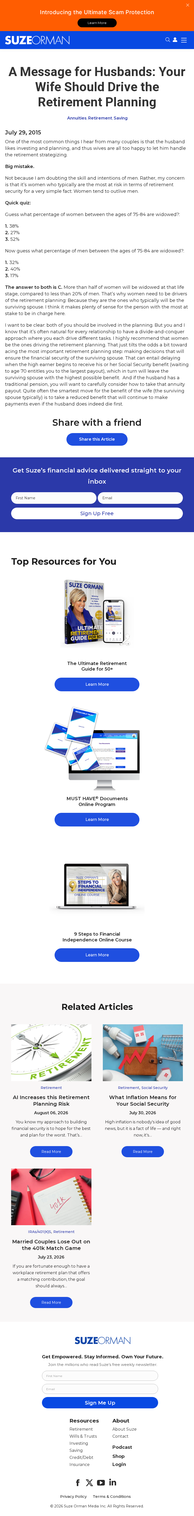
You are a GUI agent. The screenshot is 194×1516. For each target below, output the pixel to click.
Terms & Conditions (112, 1496)
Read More (51, 1151)
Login (119, 1464)
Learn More (97, 23)
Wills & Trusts (83, 1436)
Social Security (154, 1087)
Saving (121, 118)
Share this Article (97, 439)
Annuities (77, 118)
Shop (118, 1456)
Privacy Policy (73, 1496)
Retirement (100, 118)
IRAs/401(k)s (39, 1231)
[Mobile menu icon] (184, 40)
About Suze (124, 1429)
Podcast (122, 1447)
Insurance (79, 1464)
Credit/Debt (81, 1457)
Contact (120, 1436)
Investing (78, 1443)
